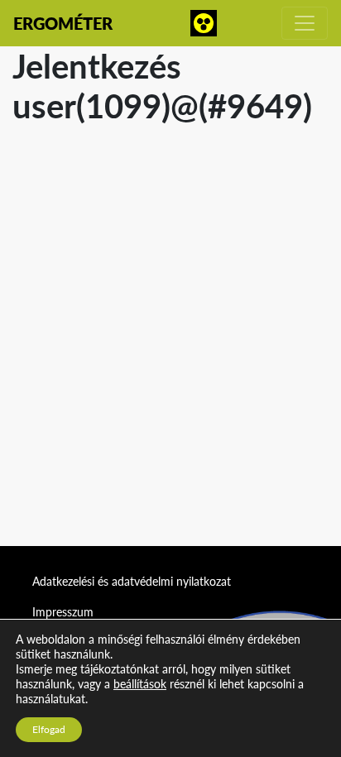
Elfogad (48, 729)
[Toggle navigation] (304, 23)
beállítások (139, 684)
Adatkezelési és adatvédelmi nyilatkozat (131, 581)
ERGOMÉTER (63, 23)
